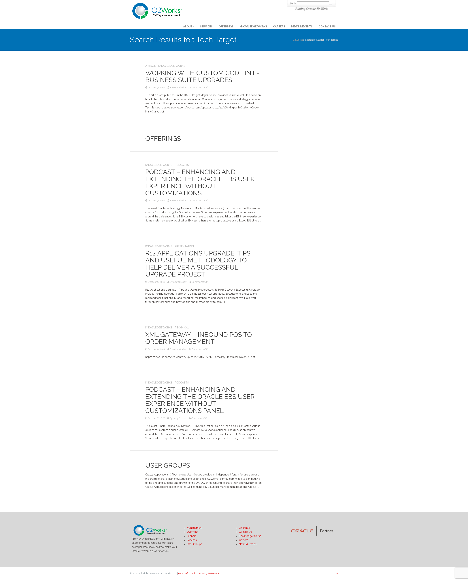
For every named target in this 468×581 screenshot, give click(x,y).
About (188, 26)
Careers (279, 26)
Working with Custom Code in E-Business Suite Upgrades (202, 76)
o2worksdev (179, 87)
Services (206, 26)
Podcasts (182, 164)
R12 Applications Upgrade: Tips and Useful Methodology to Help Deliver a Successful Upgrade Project (197, 263)
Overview (192, 531)
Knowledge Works (253, 26)
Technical (182, 327)
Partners (191, 536)
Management (194, 527)
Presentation (184, 246)
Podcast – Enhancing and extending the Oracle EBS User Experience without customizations (200, 182)
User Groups (167, 465)
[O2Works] (157, 10)
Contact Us (327, 26)
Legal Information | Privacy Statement (198, 573)
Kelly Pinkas (179, 418)
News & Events (302, 26)
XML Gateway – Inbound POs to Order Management (198, 338)
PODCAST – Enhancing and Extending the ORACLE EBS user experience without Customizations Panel (200, 400)
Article (150, 65)
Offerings (226, 26)
